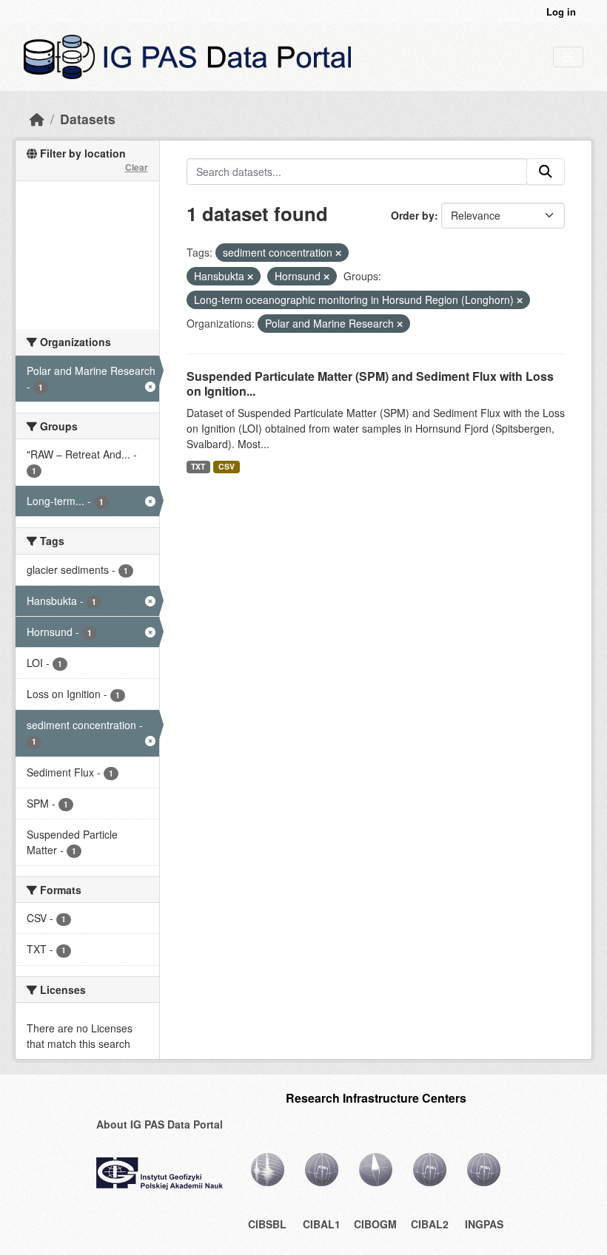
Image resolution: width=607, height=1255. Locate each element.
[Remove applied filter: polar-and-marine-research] (400, 324)
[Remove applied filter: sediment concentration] (338, 253)
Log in (561, 11)
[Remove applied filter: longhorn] (520, 300)
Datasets (87, 118)
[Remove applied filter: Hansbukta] (250, 277)
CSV (226, 466)
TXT (198, 466)
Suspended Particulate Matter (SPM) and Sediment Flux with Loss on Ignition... (370, 384)
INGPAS (484, 1224)
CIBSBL (267, 1224)
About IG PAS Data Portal (159, 1124)
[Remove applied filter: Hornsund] (326, 277)
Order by (413, 215)
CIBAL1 (322, 1224)
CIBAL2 (430, 1224)
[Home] (37, 118)
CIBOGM (375, 1224)
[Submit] (545, 171)
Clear (136, 167)
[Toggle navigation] (568, 57)
